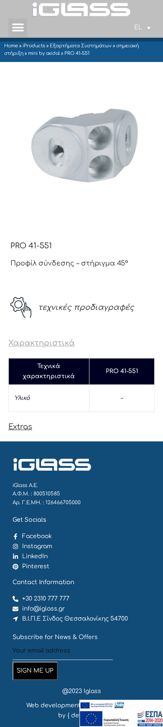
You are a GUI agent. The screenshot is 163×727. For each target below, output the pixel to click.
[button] (17, 27)
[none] (142, 27)
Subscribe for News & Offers (55, 637)
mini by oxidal (44, 53)
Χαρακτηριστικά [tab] (41, 343)
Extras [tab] (20, 427)
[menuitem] (142, 27)
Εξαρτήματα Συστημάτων (81, 46)
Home (11, 46)
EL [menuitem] (138, 27)
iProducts (34, 46)
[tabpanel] (81, 385)
